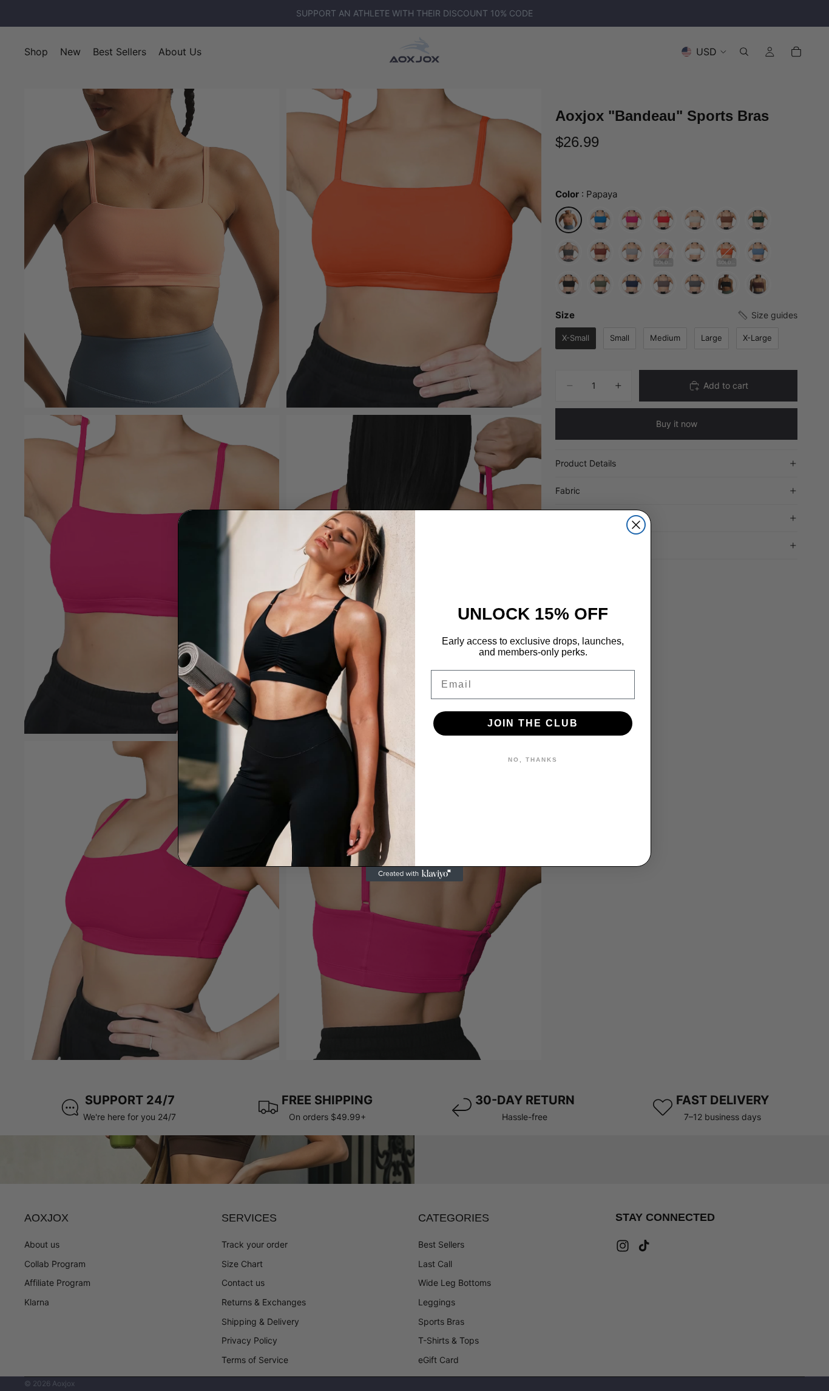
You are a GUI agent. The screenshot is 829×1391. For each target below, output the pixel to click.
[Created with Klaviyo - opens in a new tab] (414, 874)
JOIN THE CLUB (532, 723)
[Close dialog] (636, 525)
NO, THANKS (533, 759)
